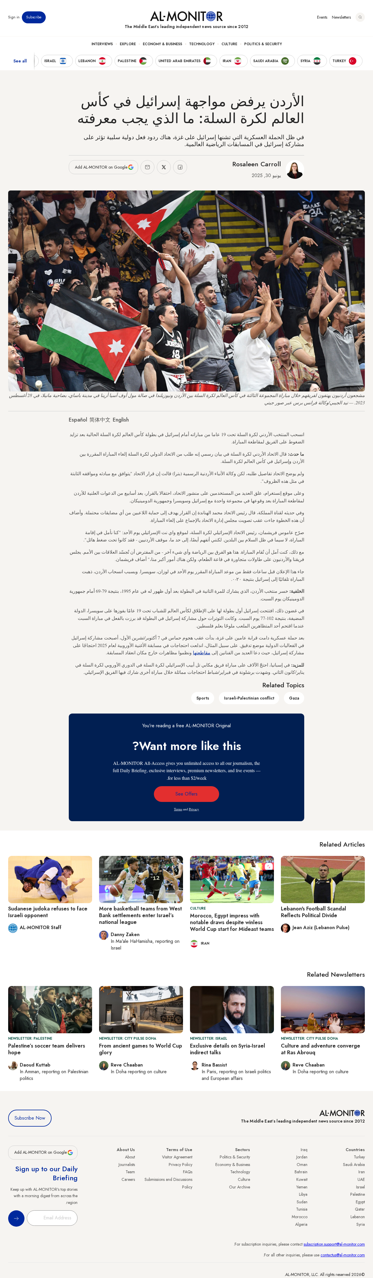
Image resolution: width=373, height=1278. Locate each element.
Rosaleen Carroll (256, 164)
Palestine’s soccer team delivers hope (46, 1049)
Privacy (194, 809)
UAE (361, 1179)
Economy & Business (162, 44)
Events (322, 17)
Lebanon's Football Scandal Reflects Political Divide (313, 912)
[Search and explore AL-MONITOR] (360, 17)
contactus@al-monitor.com (343, 1255)
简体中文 (99, 420)
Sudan (302, 1202)
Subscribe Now (30, 1118)
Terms (178, 809)
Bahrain (301, 1172)
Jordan (301, 1157)
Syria (360, 1224)
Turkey (359, 1157)
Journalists (127, 1164)
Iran (361, 1172)
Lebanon (358, 1217)
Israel (360, 1187)
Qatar (360, 1209)
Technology (201, 44)
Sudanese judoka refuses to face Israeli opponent (47, 912)
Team (130, 1172)
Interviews (102, 44)
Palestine (357, 1194)
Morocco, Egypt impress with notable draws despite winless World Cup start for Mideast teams (232, 922)
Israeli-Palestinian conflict (249, 698)
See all (20, 61)
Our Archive (239, 1187)
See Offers (186, 794)
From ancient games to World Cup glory (140, 1049)
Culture (229, 44)
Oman (302, 1164)
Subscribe (33, 17)
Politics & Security (263, 44)
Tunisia (301, 1209)
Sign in (14, 17)
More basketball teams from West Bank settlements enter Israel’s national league (140, 915)
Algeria (301, 1224)
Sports (202, 698)
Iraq (304, 1150)
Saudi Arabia (354, 1164)
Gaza (294, 698)
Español (78, 420)
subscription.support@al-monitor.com (334, 1244)
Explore (128, 44)
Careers (128, 1179)
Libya (303, 1194)
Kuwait (301, 1179)
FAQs (187, 1172)
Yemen (301, 1187)
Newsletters (341, 17)
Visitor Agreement (177, 1157)
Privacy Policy (180, 1164)
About (130, 1157)
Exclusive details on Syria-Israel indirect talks (227, 1049)
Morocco (299, 1217)
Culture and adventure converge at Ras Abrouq (320, 1049)
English (121, 420)
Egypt (360, 1202)
